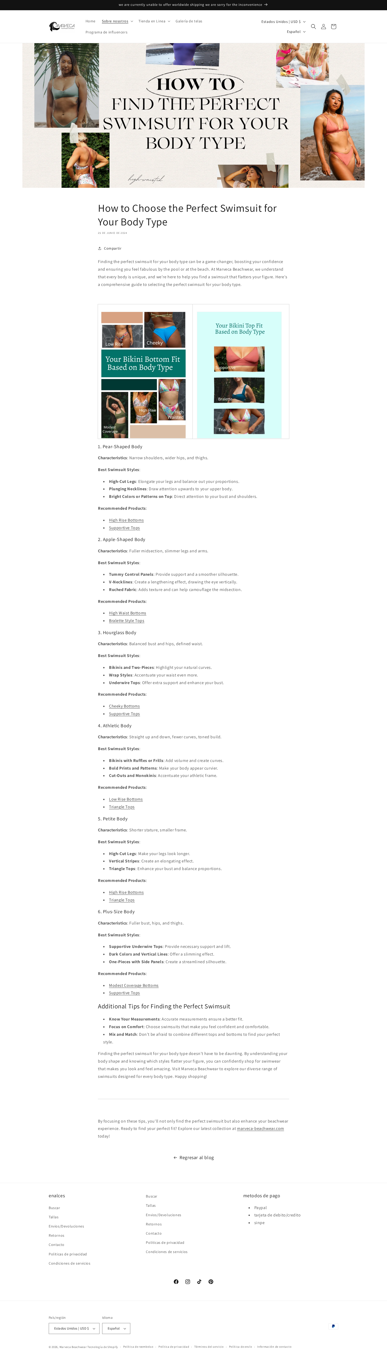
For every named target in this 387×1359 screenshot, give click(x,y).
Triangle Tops (122, 807)
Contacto (56, 1244)
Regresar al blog (197, 1157)
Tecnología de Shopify (102, 1347)
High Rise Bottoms (126, 520)
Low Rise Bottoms (126, 799)
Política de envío (240, 1346)
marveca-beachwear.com (260, 1128)
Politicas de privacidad (68, 1254)
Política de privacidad (173, 1346)
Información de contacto (274, 1346)
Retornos (56, 1235)
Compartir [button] (112, 248)
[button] (117, 21)
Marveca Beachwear (73, 1347)
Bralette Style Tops (126, 620)
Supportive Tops (124, 528)
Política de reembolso (138, 1346)
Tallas (54, 1217)
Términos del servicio (209, 1346)
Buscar (54, 1207)
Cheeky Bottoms (124, 706)
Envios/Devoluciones (66, 1226)
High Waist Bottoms (127, 613)
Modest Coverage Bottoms (134, 985)
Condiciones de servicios (69, 1263)
